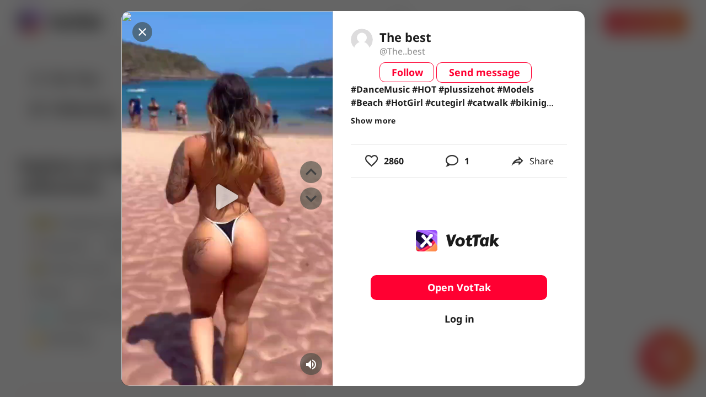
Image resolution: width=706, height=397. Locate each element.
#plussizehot (466, 89)
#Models (515, 89)
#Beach (367, 102)
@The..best (402, 51)
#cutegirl (445, 102)
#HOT (424, 89)
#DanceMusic (380, 89)
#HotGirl (404, 102)
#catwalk (487, 102)
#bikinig (528, 102)
